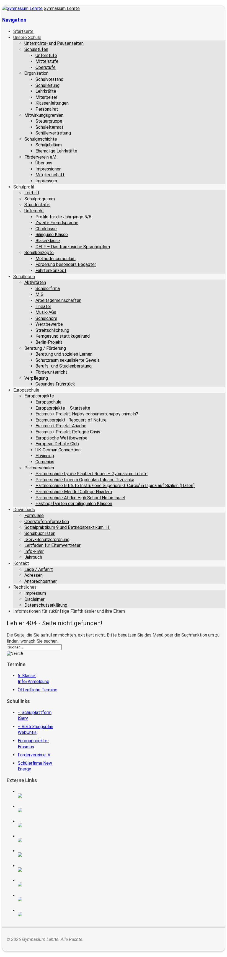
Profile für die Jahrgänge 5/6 (63, 216)
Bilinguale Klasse (51, 234)
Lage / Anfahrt (38, 569)
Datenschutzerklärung (45, 605)
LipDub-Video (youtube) (38, 825)
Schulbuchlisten (39, 533)
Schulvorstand (49, 79)
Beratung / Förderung (45, 348)
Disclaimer (34, 599)
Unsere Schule (27, 37)
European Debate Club (57, 443)
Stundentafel (37, 204)
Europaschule (26, 390)
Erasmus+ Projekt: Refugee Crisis (67, 431)
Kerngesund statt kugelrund (62, 336)
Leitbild (31, 192)
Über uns (43, 162)
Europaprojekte (39, 396)
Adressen (33, 575)
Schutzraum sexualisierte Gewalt (67, 360)
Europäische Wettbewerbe (61, 438)
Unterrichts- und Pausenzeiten (54, 43)
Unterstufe (46, 55)
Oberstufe (45, 67)
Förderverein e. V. (34, 754)
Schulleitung (47, 85)
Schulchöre (46, 318)
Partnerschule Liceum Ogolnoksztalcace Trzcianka (84, 479)
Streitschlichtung (52, 330)
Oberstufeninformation (46, 521)
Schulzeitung (38, 795)
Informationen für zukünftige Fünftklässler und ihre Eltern (69, 611)
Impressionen (48, 169)
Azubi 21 (38, 884)
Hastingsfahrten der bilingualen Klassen (73, 503)
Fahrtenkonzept (50, 270)
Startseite (23, 31)
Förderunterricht (51, 372)
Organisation (36, 73)
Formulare (34, 515)
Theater (43, 306)
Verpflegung (36, 378)
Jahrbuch (33, 557)
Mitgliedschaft (50, 174)
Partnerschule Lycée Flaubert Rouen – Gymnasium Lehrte (91, 473)
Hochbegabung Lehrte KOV (38, 854)
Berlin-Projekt (48, 342)
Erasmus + (38, 810)
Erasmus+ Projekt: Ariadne (60, 425)
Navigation (14, 20)
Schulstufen (36, 49)
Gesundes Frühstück (55, 384)
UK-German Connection (58, 449)
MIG (39, 294)
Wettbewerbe (49, 324)
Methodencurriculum (55, 258)
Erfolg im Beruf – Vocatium (38, 899)
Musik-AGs (45, 312)
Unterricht (34, 210)
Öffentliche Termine (37, 689)
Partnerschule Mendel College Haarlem (73, 491)
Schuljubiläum (48, 145)
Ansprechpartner (40, 581)
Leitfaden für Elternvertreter (52, 545)
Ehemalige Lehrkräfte (56, 151)
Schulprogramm (39, 198)
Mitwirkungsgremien (43, 115)
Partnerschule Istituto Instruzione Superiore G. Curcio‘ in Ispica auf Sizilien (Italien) (115, 485)
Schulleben (24, 276)
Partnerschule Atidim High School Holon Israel (80, 497)
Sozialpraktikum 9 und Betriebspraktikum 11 (67, 527)
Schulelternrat (49, 127)
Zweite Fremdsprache (56, 222)
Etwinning (44, 455)
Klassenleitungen (52, 103)
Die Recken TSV (38, 869)
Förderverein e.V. (40, 157)
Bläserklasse (47, 240)
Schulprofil (23, 187)
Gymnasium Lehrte (62, 8)
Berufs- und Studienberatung (63, 366)
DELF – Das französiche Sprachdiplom (72, 246)
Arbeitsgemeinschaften (58, 300)
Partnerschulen (39, 467)
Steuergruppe (48, 121)
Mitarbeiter (46, 97)
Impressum (46, 180)
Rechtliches (25, 587)
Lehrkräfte (45, 91)
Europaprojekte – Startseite (62, 408)
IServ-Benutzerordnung (46, 539)
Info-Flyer (34, 551)
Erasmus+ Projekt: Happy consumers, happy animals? (86, 414)
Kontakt (21, 563)
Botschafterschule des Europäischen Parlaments (38, 840)
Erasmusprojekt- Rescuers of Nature (71, 420)
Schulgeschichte (40, 139)
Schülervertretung (53, 133)
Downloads (24, 509)
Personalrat (46, 109)
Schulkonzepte (39, 252)
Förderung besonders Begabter (65, 264)
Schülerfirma (47, 288)
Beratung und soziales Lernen (63, 354)
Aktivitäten (35, 282)
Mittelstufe (46, 61)
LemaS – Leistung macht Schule (38, 914)
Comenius (44, 461)
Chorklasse (46, 228)
